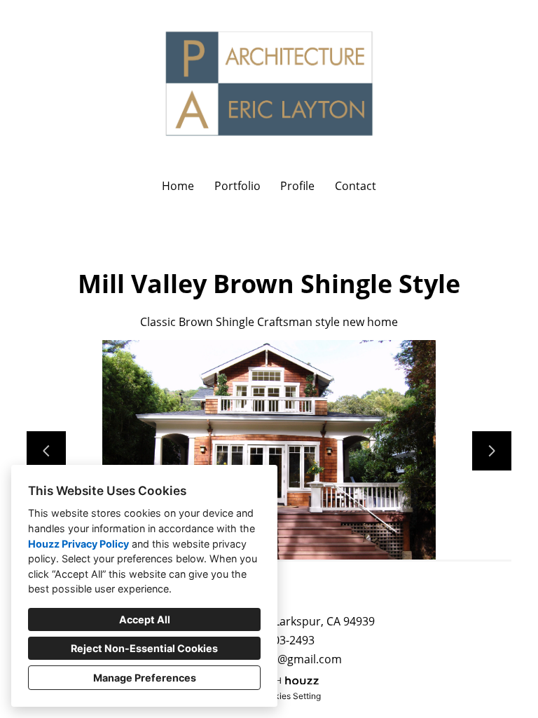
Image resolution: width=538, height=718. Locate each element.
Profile (297, 186)
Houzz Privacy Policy (78, 544)
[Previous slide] (46, 450)
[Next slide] (491, 450)
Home (178, 186)
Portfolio (237, 186)
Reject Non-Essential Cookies (144, 648)
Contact (355, 186)
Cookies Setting (289, 696)
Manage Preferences (144, 678)
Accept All (144, 619)
